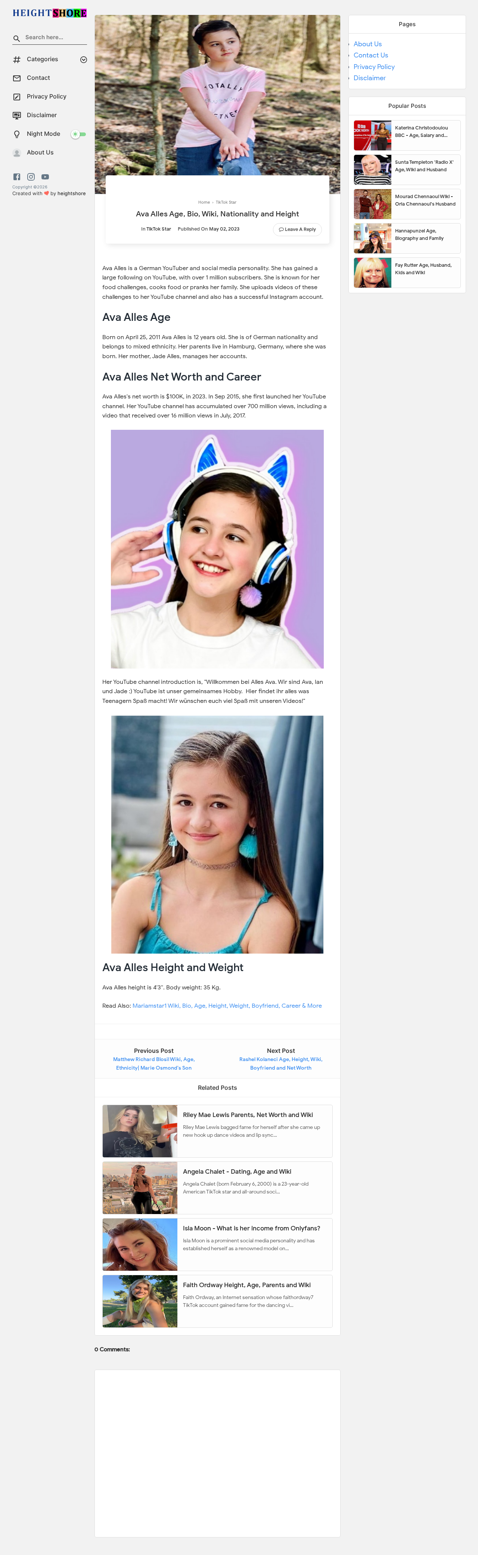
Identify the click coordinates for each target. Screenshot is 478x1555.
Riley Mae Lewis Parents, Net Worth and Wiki (248, 1115)
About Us (368, 44)
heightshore (72, 193)
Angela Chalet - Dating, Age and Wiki (237, 1172)
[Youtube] (45, 176)
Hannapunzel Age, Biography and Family (419, 234)
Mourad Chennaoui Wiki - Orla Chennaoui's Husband (425, 200)
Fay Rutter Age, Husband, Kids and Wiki (423, 269)
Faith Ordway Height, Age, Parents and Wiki (247, 1285)
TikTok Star (158, 229)
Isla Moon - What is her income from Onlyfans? (251, 1228)
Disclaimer (370, 78)
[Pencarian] (16, 39)
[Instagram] (31, 176)
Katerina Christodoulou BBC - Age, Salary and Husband (421, 132)
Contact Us (371, 55)
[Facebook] (18, 176)
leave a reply (300, 229)
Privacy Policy (374, 67)
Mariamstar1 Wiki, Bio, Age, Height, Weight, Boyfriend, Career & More (227, 1006)
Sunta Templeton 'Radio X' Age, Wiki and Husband (424, 166)
